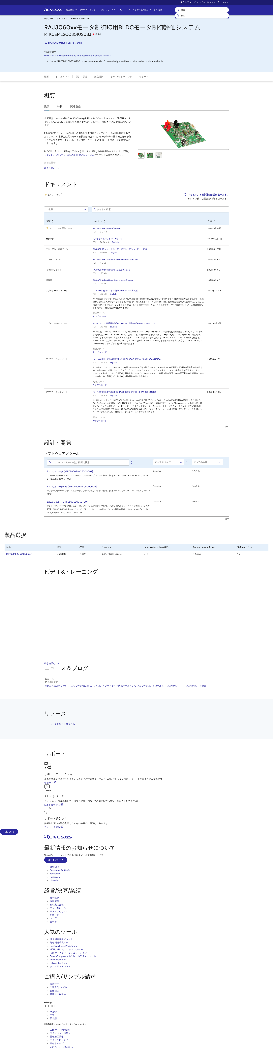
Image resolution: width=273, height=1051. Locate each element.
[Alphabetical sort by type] (186, 462)
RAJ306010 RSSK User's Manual (65, 42)
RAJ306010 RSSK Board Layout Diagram (111, 270)
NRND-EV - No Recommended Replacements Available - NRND (77, 55)
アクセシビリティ (59, 1040)
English (115, 242)
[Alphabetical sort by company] (225, 462)
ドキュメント (62, 76)
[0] (131, 462)
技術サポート (57, 983)
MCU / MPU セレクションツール (66, 949)
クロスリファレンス (60, 966)
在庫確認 (54, 990)
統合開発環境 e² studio (61, 939)
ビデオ (53, 921)
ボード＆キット (63, 18)
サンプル (201, 2)
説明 (46, 106)
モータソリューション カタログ (108, 238)
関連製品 (75, 106)
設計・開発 (81, 76)
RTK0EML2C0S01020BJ (19, 553)
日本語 (53, 1018)
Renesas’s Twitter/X (60, 870)
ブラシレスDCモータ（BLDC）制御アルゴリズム (69, 154)
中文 (52, 1015)
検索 (202, 10)
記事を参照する (52, 804)
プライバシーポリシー (61, 1033)
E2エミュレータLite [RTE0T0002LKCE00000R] (72, 486)
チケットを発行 (52, 826)
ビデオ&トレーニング (121, 76)
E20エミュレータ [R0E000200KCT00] (67, 501)
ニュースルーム (58, 908)
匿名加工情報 (57, 1036)
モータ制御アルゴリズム (62, 723)
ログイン (224, 2)
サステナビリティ (59, 911)
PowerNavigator (58, 959)
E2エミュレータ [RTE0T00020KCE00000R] (70, 471)
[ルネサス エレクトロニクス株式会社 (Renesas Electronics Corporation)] (53, 10)
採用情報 (54, 901)
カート (213, 2)
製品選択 (98, 76)
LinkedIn (54, 880)
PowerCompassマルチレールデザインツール (73, 956)
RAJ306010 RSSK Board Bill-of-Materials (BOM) (115, 259)
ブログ (53, 918)
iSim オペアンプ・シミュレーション (68, 952)
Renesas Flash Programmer (64, 945)
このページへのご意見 (61, 1046)
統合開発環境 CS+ (59, 942)
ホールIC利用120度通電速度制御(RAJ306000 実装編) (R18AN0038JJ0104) (127, 359)
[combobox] (202, 15)
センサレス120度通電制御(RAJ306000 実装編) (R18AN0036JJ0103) (124, 323)
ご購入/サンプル (58, 987)
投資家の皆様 (57, 904)
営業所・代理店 (58, 994)
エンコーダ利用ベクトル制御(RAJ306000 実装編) (115, 290)
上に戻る (10, 831)
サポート (143, 76)
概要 (46, 76)
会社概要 (54, 897)
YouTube (54, 866)
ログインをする (56, 859)
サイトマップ (57, 1043)
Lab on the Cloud (59, 963)
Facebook (55, 873)
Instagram (55, 876)
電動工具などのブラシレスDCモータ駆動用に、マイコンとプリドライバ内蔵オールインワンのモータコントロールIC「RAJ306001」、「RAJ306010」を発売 (125, 685)
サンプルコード (100, 316)
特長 (59, 106)
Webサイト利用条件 (60, 1029)
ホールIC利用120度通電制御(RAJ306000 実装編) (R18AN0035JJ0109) (125, 392)
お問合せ (54, 914)
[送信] (178, 15)
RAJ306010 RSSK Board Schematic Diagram (113, 280)
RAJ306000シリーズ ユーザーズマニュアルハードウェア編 (120, 249)
